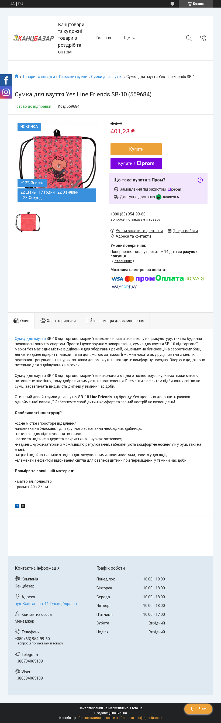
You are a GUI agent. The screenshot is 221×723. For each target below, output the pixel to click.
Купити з (127, 163)
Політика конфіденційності (141, 718)
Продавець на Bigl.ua (110, 713)
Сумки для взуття (106, 77)
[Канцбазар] (33, 38)
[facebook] (17, 507)
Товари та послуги (38, 77)
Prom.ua (136, 708)
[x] (23, 507)
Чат (202, 709)
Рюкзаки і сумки (73, 77)
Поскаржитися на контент (98, 718)
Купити (136, 149)
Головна (103, 38)
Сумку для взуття (30, 338)
